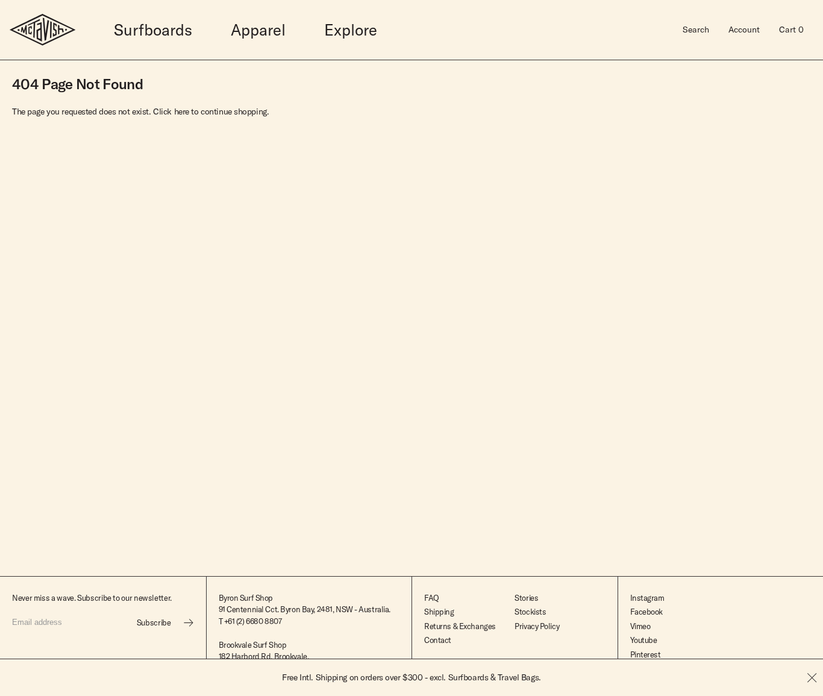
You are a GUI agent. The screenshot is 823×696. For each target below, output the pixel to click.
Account (744, 29)
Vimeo (640, 626)
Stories (526, 598)
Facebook (646, 611)
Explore (350, 30)
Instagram (647, 598)
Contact (437, 640)
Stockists (530, 611)
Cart (791, 29)
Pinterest (645, 654)
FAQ (431, 598)
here (181, 111)
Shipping (439, 611)
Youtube (643, 640)
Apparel (258, 30)
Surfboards (153, 30)
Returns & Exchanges (460, 626)
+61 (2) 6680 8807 (253, 621)
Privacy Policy (537, 626)
